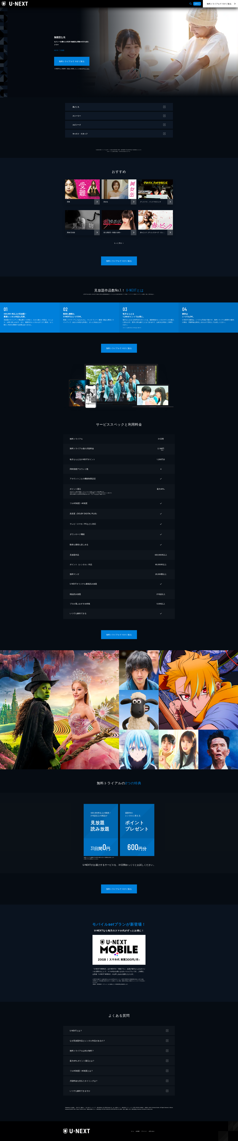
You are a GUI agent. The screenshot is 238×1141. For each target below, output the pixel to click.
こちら (87, 68)
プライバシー (144, 1131)
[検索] (190, 4)
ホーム (132, 1131)
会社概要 (137, 1131)
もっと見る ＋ (119, 243)
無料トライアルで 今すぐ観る (219, 3)
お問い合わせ (151, 1131)
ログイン (197, 4)
